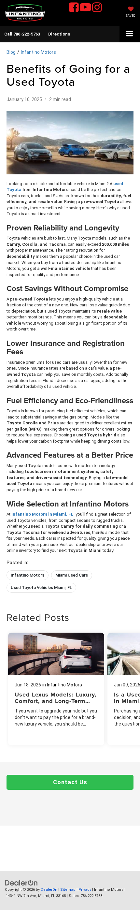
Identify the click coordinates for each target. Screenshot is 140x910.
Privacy (84, 890)
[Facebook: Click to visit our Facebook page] (74, 8)
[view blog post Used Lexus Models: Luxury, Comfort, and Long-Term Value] (56, 689)
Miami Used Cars (71, 575)
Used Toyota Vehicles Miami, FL (41, 587)
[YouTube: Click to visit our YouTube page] (85, 8)
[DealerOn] (21, 882)
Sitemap (68, 890)
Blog (11, 52)
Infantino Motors (38, 52)
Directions (59, 34)
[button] (22, 34)
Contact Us (70, 782)
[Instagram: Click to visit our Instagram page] (97, 8)
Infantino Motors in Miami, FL (42, 514)
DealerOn (49, 890)
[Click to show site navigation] (129, 34)
